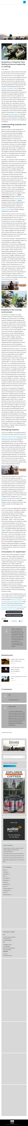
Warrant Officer (6, 894)
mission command (5, 209)
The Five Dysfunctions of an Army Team (19, 677)
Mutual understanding (20, 198)
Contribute (5, 872)
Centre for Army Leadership (9, 937)
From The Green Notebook (9, 948)
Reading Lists (6, 884)
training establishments (14, 114)
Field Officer (5, 874)
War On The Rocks (7, 949)
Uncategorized (6, 890)
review (4, 605)
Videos (4, 892)
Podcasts (5, 882)
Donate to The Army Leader (14, 612)
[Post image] (5, 661)
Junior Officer (6, 878)
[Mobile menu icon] (24, 2)
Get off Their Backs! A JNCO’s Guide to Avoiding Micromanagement (17, 669)
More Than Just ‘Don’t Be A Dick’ (17, 853)
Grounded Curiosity (7, 955)
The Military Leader (7, 944)
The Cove (5, 953)
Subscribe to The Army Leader (14, 615)
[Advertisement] (14, 19)
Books (4, 870)
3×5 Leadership (6, 946)
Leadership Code (5, 88)
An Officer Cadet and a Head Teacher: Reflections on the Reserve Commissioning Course (13, 850)
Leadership (5, 880)
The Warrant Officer (7, 940)
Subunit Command (7, 888)
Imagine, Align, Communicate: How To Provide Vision (18, 660)
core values (14, 88)
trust (16, 194)
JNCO (4, 876)
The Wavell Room (7, 938)
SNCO (4, 886)
